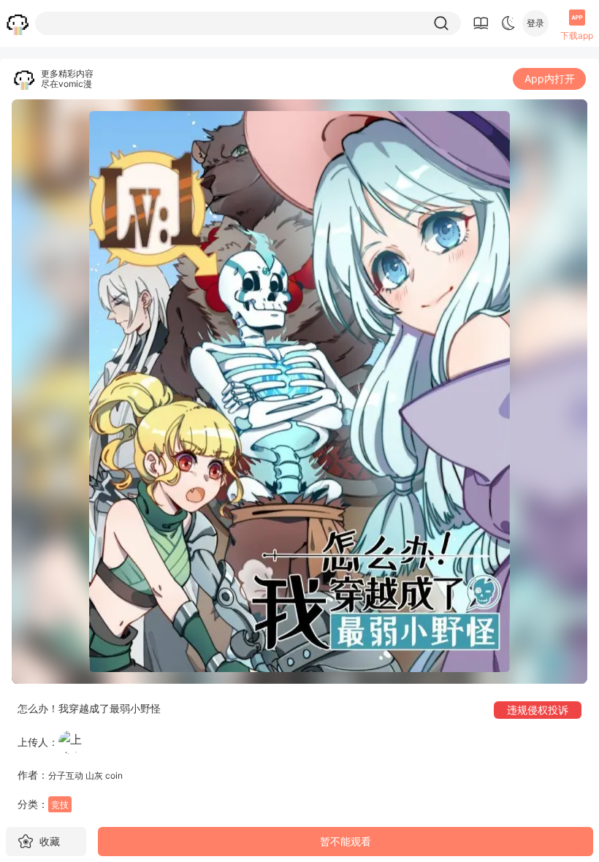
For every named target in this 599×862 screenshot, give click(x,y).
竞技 (60, 804)
